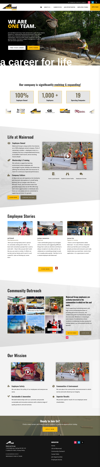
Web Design (8, 456)
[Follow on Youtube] (56, 268)
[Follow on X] (96, 2)
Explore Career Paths (67, 178)
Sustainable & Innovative (21, 396)
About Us (47, 7)
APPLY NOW (95, 7)
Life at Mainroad (56, 448)
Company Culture (18, 175)
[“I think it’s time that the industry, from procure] (54, 324)
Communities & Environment (67, 386)
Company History (28, 197)
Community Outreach (58, 451)
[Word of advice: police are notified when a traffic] (35, 324)
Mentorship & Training (20, 160)
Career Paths (58, 7)
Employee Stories (83, 7)
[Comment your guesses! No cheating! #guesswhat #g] (17, 324)
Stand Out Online (17, 456)
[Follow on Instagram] (89, 2)
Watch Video (72, 333)
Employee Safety (18, 386)
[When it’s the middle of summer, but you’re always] (54, 305)
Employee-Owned (18, 143)
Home (53, 446)
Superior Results (62, 396)
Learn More (13, 197)
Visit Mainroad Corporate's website (77, 2)
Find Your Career (17, 48)
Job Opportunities (69, 7)
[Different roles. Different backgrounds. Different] (17, 305)
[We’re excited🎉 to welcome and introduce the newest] (35, 305)
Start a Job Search (53, 178)
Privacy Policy (21, 450)
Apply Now (33, 48)
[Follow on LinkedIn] (92, 2)
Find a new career (29, 424)
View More (45, 269)
